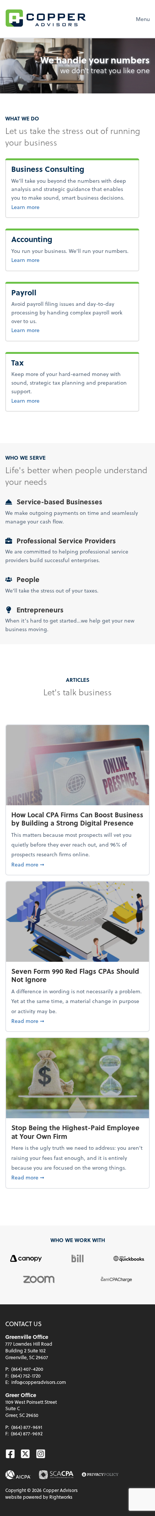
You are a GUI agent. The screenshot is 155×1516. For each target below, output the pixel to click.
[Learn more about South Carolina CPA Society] (56, 1475)
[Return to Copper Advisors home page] (46, 18)
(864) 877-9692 (27, 1433)
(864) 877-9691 (26, 1427)
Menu (143, 19)
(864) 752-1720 (26, 1375)
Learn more (58, 207)
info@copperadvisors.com (38, 1382)
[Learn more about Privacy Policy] (100, 1475)
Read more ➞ (77, 864)
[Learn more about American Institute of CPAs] (18, 1475)
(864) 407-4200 (27, 1369)
